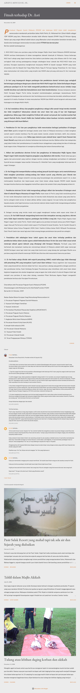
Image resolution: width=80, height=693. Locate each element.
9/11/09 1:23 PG (13, 423)
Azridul (11, 428)
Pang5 (10, 354)
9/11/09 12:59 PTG (14, 474)
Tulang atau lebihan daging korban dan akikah (35, 659)
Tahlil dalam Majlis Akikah (22, 577)
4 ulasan (12, 682)
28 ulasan (13, 567)
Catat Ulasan (7, 478)
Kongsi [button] (72, 343)
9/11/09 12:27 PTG (14, 453)
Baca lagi (73, 567)
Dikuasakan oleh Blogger (41, 688)
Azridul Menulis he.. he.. (16, 3)
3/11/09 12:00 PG (14, 404)
